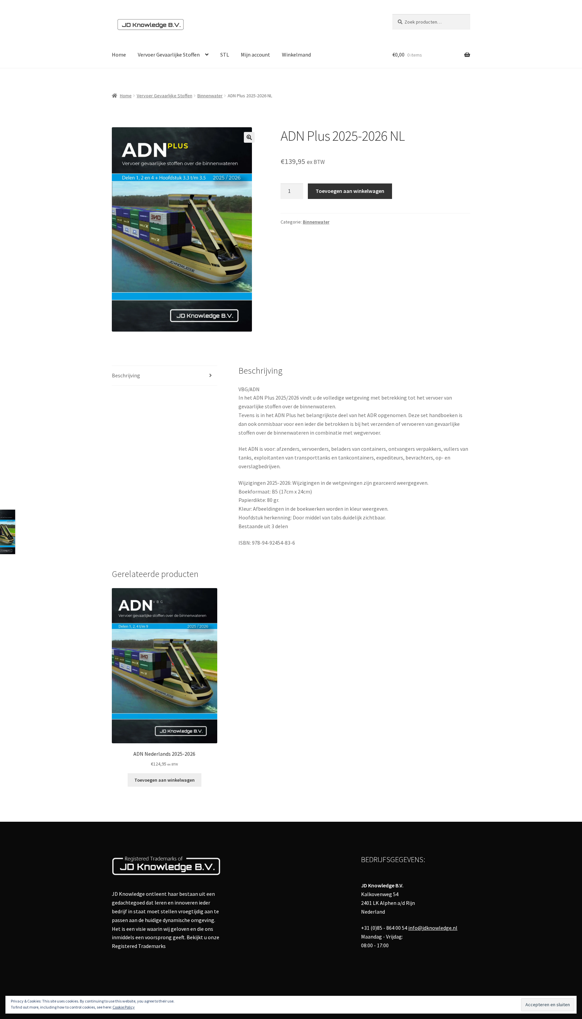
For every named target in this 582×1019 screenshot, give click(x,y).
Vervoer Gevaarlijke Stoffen (169, 54)
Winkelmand (296, 54)
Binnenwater (210, 96)
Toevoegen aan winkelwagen (350, 191)
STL (224, 54)
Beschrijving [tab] (126, 375)
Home (119, 54)
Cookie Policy (123, 1007)
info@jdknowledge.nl (432, 927)
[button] (249, 137)
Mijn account (255, 54)
